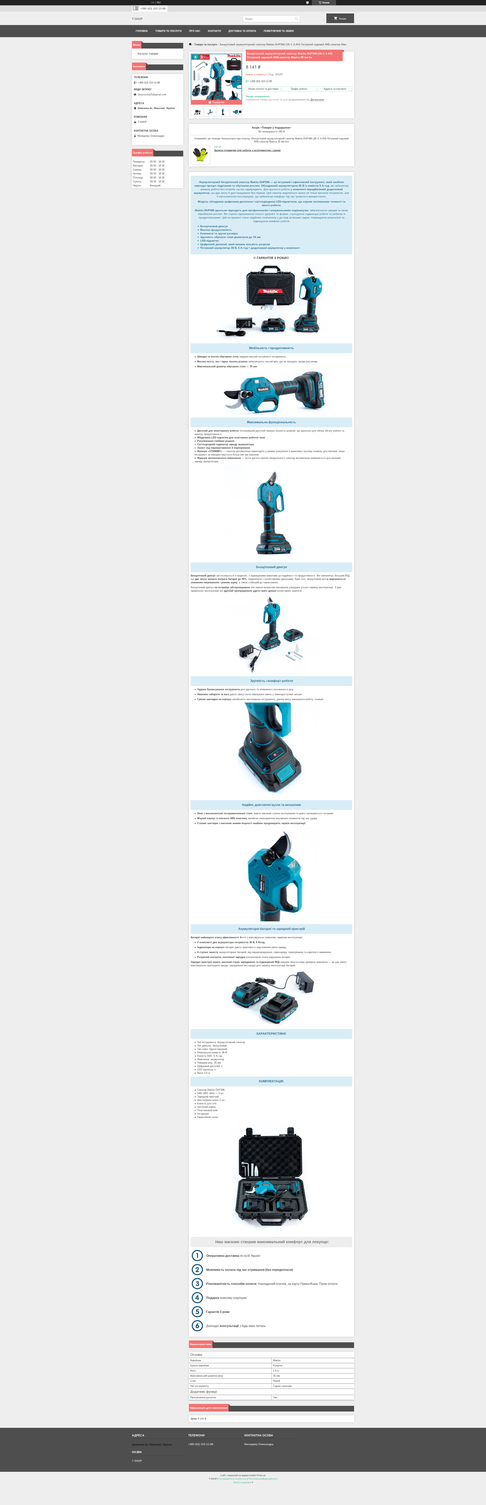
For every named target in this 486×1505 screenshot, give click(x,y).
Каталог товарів (148, 53)
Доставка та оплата (242, 31)
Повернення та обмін (279, 31)
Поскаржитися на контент (233, 1479)
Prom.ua (261, 1475)
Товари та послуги (168, 31)
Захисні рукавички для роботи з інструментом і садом (247, 150)
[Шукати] (296, 19)
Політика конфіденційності (262, 1479)
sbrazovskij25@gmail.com (151, 94)
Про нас (194, 31)
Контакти (214, 31)
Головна (142, 31)
